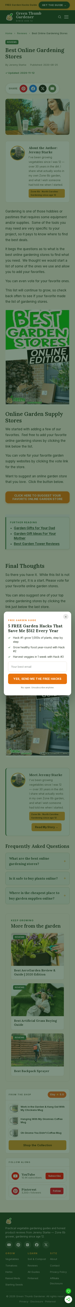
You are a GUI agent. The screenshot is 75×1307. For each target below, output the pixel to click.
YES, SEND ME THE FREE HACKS (37, 679)
